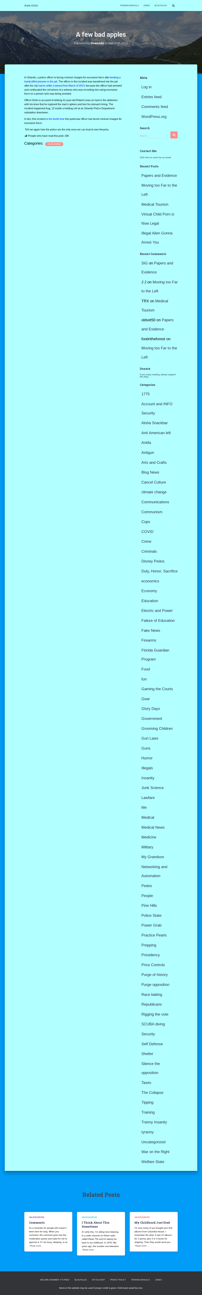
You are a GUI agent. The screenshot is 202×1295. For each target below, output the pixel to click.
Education (149, 601)
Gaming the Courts (157, 689)
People (147, 896)
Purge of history (154, 974)
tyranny (147, 1132)
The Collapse (152, 1092)
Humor (147, 758)
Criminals (149, 551)
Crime (146, 541)
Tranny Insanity (154, 1122)
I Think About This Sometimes (95, 1224)
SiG (144, 263)
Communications (155, 502)
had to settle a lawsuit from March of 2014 (61, 85)
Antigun (147, 452)
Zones (146, 5)
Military (147, 847)
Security (148, 1034)
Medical (147, 817)
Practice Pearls (154, 935)
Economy (149, 591)
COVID (147, 531)
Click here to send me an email (155, 157)
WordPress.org (153, 116)
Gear (145, 699)
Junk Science (152, 788)
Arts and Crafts (154, 462)
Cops (145, 522)
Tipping (147, 1102)
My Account (98, 1280)
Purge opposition (155, 984)
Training (148, 1112)
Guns (145, 748)
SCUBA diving (153, 1024)
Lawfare (148, 798)
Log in (146, 87)
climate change (153, 492)
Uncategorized (54, 144)
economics (150, 581)
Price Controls (153, 965)
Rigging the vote (154, 1014)
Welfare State (152, 1162)
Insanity (147, 778)
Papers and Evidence (159, 175)
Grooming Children (157, 728)
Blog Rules (161, 5)
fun (144, 679)
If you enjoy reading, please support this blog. (158, 375)
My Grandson (152, 857)
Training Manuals (129, 5)
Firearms (148, 640)
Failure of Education (158, 620)
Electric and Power (157, 610)
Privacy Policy (118, 1280)
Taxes (146, 1082)
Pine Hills (149, 905)
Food (145, 669)
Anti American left (156, 433)
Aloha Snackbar (154, 423)
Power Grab (151, 925)
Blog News (150, 472)
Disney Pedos (152, 561)
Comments (37, 1222)
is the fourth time (55, 119)
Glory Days (150, 708)
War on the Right (155, 1152)
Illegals (147, 768)
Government (151, 718)
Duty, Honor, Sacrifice (159, 571)
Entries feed (151, 97)
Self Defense (152, 1044)
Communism (151, 512)
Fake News (150, 630)
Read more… (36, 1245)
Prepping (148, 945)
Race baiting (151, 994)
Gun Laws (149, 738)
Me (144, 807)
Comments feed (154, 107)
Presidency (150, 955)
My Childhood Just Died (152, 1222)
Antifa (146, 442)
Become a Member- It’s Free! (54, 1280)
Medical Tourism (154, 204)
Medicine (148, 837)
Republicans (151, 1004)
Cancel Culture (153, 482)
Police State (151, 915)
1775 (145, 394)
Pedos (146, 886)
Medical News (153, 827)
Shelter (147, 1054)
